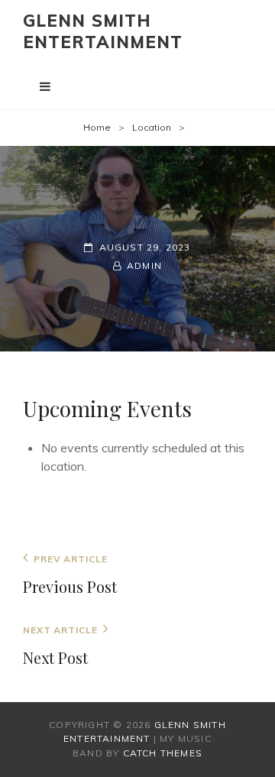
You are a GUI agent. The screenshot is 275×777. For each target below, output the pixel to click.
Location (151, 127)
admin (144, 265)
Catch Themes (162, 753)
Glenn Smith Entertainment (103, 31)
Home (97, 127)
